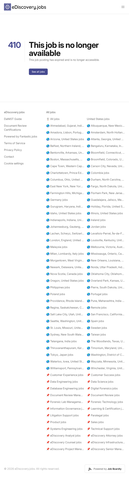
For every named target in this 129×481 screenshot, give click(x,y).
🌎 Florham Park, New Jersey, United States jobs (106, 193)
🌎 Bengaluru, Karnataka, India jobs (106, 146)
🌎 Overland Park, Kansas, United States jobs (106, 280)
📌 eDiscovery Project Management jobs (65, 449)
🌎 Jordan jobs (96, 226)
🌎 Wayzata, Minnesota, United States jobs (106, 361)
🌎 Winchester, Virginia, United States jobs (106, 368)
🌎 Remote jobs (96, 307)
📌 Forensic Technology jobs (105, 402)
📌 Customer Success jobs (103, 375)
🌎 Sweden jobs (97, 327)
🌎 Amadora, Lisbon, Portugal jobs (65, 132)
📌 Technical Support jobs (103, 428)
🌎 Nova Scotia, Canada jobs (64, 274)
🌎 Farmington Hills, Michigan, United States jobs (65, 193)
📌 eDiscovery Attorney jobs (105, 435)
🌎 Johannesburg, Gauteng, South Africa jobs (65, 226)
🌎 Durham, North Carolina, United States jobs (106, 179)
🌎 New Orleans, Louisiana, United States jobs (106, 260)
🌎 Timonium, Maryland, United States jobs (106, 348)
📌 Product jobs (56, 422)
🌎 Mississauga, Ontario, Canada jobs (106, 253)
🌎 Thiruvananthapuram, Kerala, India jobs (65, 348)
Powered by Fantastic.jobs (20, 136)
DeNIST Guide (13, 119)
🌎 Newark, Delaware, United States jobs (65, 267)
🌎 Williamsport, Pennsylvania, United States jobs (65, 368)
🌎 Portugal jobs (97, 294)
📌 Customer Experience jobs (64, 375)
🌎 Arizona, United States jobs (65, 139)
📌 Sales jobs (95, 422)
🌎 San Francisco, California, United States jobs (106, 314)
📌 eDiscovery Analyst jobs (63, 435)
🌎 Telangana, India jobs (61, 341)
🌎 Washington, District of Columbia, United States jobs (106, 354)
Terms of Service (14, 143)
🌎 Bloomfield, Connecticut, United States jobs (106, 152)
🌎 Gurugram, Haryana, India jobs (65, 206)
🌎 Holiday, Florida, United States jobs (106, 206)
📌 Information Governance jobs (65, 408)
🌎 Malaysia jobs (56, 247)
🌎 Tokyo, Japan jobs (59, 354)
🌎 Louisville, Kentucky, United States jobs (106, 240)
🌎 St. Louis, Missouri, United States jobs (65, 327)
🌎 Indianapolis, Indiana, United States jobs (65, 220)
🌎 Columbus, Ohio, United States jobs (65, 179)
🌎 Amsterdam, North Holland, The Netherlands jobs (106, 132)
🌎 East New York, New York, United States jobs (65, 186)
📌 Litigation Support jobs (62, 415)
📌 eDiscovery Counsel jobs (63, 442)
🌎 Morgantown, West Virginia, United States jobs (65, 260)
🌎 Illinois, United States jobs (105, 213)
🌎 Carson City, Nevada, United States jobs (106, 166)
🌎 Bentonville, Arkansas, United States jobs (65, 152)
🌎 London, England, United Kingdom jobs (65, 240)
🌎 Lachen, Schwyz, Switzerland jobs (65, 233)
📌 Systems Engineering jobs (64, 428)
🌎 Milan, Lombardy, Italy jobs (65, 253)
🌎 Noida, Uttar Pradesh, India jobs (106, 267)
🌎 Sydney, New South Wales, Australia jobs (65, 334)
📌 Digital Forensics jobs (102, 388)
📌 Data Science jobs (100, 381)
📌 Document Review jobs (103, 395)
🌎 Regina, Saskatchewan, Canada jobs (65, 307)
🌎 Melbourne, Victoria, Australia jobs (106, 247)
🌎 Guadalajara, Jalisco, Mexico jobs (106, 199)
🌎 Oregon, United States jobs (65, 280)
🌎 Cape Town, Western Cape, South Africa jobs (65, 166)
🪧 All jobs (52, 119)
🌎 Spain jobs (95, 321)
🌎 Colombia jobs (98, 172)
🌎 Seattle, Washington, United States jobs (65, 321)
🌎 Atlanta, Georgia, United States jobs (106, 139)
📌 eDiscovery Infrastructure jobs (106, 442)
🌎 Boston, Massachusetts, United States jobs (65, 159)
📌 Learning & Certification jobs (106, 408)
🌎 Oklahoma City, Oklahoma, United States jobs (106, 274)
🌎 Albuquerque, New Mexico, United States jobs (106, 125)
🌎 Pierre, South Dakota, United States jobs (106, 287)
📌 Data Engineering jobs (62, 381)
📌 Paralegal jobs (98, 415)
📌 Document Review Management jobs (65, 395)
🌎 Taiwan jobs (96, 334)
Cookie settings (14, 163)
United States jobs (98, 119)
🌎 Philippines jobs (58, 287)
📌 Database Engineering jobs (65, 388)
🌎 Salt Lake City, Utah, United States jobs (65, 314)
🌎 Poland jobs (55, 294)
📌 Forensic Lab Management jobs (65, 402)
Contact (9, 156)
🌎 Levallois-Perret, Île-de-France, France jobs (106, 233)
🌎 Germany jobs (57, 199)
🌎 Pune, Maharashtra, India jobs (106, 300)
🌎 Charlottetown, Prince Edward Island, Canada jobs (65, 172)
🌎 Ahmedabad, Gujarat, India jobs (65, 125)
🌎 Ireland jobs (96, 220)
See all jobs (38, 71)
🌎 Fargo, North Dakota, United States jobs (106, 186)
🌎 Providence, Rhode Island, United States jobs (65, 300)
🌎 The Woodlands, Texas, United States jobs (106, 341)
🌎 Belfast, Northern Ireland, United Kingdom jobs (65, 146)
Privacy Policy (13, 150)
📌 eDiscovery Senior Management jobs (106, 449)
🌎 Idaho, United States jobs (63, 213)
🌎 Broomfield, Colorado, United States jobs (106, 159)
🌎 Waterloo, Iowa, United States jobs (65, 361)
